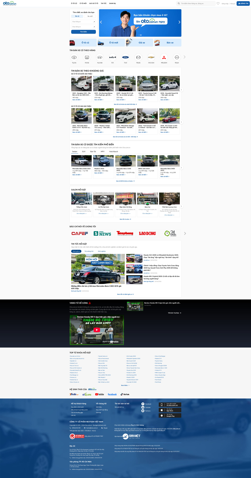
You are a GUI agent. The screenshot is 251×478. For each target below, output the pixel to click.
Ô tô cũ (85, 42)
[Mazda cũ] (138, 57)
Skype (105, 428)
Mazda (138, 63)
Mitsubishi (164, 63)
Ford (125, 63)
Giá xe (142, 42)
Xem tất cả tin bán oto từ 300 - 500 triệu (124, 137)
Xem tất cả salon (125, 219)
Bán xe (170, 42)
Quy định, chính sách (77, 407)
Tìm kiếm (83, 32)
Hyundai (99, 63)
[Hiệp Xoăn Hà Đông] (125, 198)
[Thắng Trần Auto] (81, 198)
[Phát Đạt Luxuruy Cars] (169, 198)
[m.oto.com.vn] (170, 404)
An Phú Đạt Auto (103, 207)
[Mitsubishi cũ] (164, 57)
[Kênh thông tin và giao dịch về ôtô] (9, 3)
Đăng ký (232, 4)
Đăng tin (244, 3)
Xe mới (90, 16)
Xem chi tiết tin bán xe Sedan (124, 181)
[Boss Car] (147, 198)
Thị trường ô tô (89, 251)
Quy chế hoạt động (102, 410)
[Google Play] (170, 415)
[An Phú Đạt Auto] (103, 198)
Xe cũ (77, 16)
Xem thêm (124, 385)
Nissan (177, 63)
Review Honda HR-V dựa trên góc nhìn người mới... (162, 303)
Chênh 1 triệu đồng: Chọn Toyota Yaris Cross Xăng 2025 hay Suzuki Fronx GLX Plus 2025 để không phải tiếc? (161, 268)
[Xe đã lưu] (218, 4)
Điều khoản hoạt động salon (79, 410)
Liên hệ (73, 415)
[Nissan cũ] (177, 57)
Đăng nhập (225, 4)
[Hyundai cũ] (99, 57)
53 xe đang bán (147, 213)
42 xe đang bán (169, 215)
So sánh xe (146, 260)
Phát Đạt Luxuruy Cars (169, 207)
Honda (87, 63)
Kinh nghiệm (102, 251)
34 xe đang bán (103, 213)
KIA (112, 63)
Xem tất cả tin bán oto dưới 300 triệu (124, 104)
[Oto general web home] (140, 23)
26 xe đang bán (81, 213)
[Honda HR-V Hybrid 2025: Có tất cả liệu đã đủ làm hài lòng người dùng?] (134, 279)
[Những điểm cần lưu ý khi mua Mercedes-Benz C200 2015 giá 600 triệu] (98, 269)
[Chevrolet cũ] (151, 57)
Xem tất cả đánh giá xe (124, 294)
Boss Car (147, 207)
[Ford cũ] (125, 57)
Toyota (74, 63)
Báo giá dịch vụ (119, 407)
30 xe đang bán (124, 213)
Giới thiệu (99, 407)
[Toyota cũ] (74, 57)
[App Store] (170, 410)
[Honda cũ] (87, 57)
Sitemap (98, 412)
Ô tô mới (113, 42)
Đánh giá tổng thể (149, 281)
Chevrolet (151, 63)
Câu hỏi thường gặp (77, 412)
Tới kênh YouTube (173, 313)
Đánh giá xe (76, 251)
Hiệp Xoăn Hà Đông (125, 207)
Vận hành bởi (118, 436)
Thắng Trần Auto (81, 207)
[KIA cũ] (112, 57)
